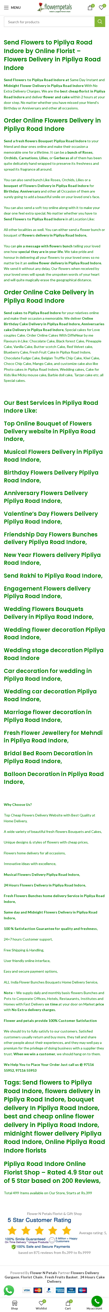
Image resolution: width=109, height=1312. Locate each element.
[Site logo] (54, 7)
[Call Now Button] (97, 1301)
